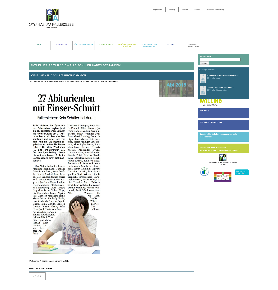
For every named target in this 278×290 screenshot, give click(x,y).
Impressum (157, 9)
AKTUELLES (61, 44)
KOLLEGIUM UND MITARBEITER (149, 45)
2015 (43, 268)
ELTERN (170, 44)
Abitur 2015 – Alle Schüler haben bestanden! (58, 75)
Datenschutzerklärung (215, 9)
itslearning (204, 111)
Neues (49, 268)
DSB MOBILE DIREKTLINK (211, 122)
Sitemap (172, 9)
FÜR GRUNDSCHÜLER (83, 44)
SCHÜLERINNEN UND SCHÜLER (127, 45)
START (40, 44)
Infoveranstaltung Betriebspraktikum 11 (223, 75)
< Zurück (37, 276)
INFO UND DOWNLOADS (193, 45)
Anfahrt (197, 9)
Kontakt (185, 9)
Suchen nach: (205, 56)
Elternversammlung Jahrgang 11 (220, 87)
